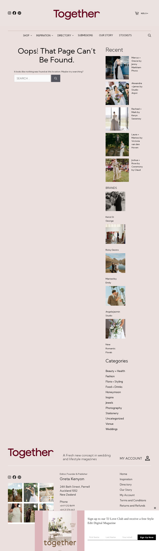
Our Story (106, 35)
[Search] (55, 78)
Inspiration (43, 35)
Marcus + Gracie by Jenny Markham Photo (136, 64)
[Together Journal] (76, 14)
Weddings (112, 429)
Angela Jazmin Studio (113, 313)
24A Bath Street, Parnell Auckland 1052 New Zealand (75, 490)
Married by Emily (111, 280)
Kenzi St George (110, 219)
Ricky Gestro (112, 249)
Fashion (110, 376)
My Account (127, 495)
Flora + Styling (114, 381)
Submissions (85, 35)
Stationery (112, 413)
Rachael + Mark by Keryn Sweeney (136, 113)
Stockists (125, 35)
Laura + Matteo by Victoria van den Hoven (137, 141)
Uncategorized (115, 418)
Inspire (110, 397)
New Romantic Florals (111, 348)
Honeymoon (113, 392)
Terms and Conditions (133, 500)
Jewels (109, 402)
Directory (64, 35)
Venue (110, 423)
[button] (15, 492)
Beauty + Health (115, 371)
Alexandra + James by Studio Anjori (137, 88)
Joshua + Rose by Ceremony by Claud (137, 165)
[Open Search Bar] (149, 35)
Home (123, 474)
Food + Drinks (114, 386)
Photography (114, 408)
